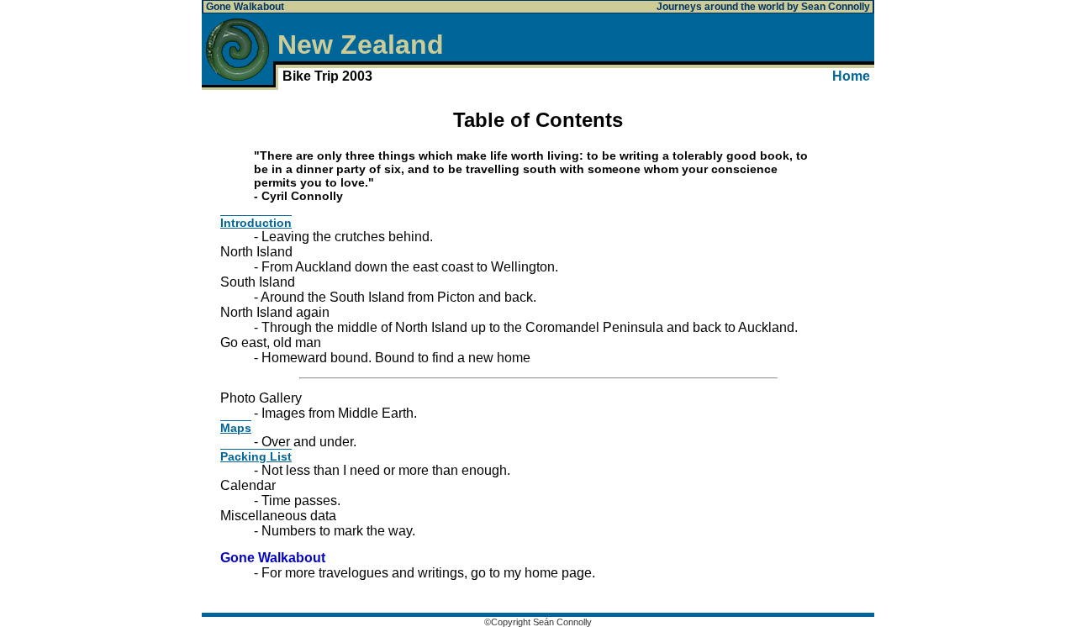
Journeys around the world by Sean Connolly (763, 7)
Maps (235, 428)
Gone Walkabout (245, 7)
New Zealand (360, 44)
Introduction (256, 222)
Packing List (256, 456)
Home (851, 76)
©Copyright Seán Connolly (538, 622)
